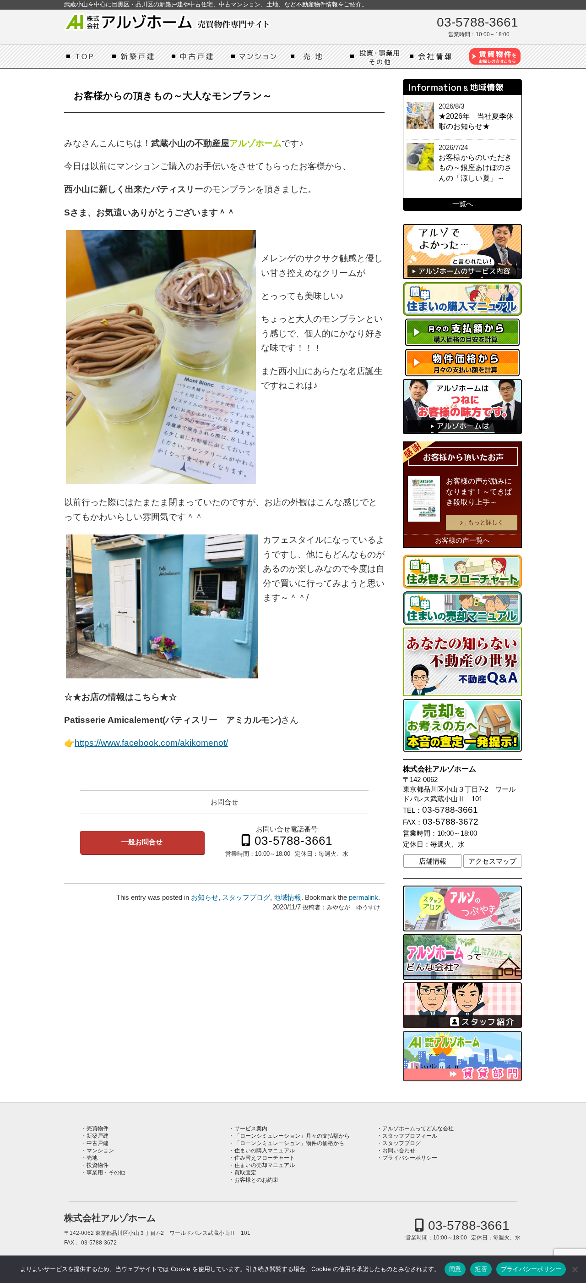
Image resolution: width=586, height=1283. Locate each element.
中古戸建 (199, 56)
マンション (258, 56)
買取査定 (245, 1172)
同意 (455, 1268)
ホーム (87, 56)
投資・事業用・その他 (377, 56)
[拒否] (574, 1269)
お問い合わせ (398, 1150)
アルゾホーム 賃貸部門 (494, 56)
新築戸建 (139, 56)
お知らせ (204, 897)
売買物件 (98, 1128)
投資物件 (98, 1165)
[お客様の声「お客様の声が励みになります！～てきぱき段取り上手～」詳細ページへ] (423, 501)
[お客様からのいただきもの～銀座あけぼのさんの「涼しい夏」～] (420, 157)
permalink (363, 897)
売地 (318, 56)
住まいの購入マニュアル (264, 1150)
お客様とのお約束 (256, 1180)
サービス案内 (250, 1128)
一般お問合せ (142, 842)
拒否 (481, 1268)
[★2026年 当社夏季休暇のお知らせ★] (420, 115)
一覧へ (462, 204)
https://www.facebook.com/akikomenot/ (151, 743)
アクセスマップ (492, 861)
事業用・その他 (106, 1172)
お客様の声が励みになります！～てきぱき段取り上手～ (479, 491)
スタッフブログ (246, 897)
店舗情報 (432, 861)
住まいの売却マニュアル (264, 1165)
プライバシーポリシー (409, 1158)
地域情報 (287, 897)
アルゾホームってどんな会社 (437, 56)
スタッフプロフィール (409, 1136)
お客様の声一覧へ (462, 540)
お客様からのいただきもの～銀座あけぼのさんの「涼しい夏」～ (475, 168)
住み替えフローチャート (264, 1158)
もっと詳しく (486, 522)
